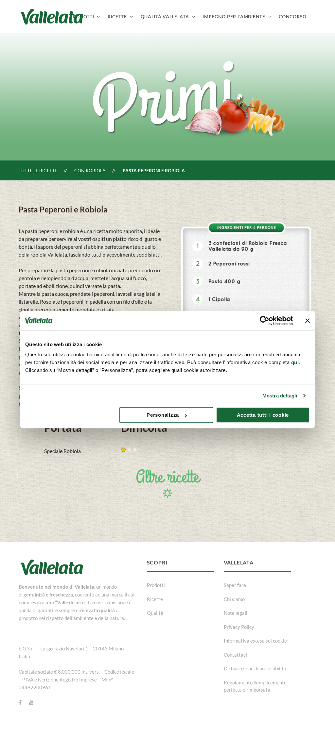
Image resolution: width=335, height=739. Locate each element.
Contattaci (235, 655)
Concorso (293, 16)
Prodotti (156, 585)
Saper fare (235, 585)
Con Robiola (90, 170)
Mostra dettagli (279, 395)
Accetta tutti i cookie (263, 415)
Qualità (155, 613)
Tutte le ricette (38, 170)
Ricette (155, 599)
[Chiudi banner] (307, 320)
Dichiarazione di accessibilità (255, 668)
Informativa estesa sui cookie (255, 641)
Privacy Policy (239, 627)
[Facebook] (20, 702)
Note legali (235, 613)
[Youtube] (31, 702)
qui (295, 362)
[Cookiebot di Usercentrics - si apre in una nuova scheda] (264, 321)
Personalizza (163, 415)
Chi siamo (234, 599)
